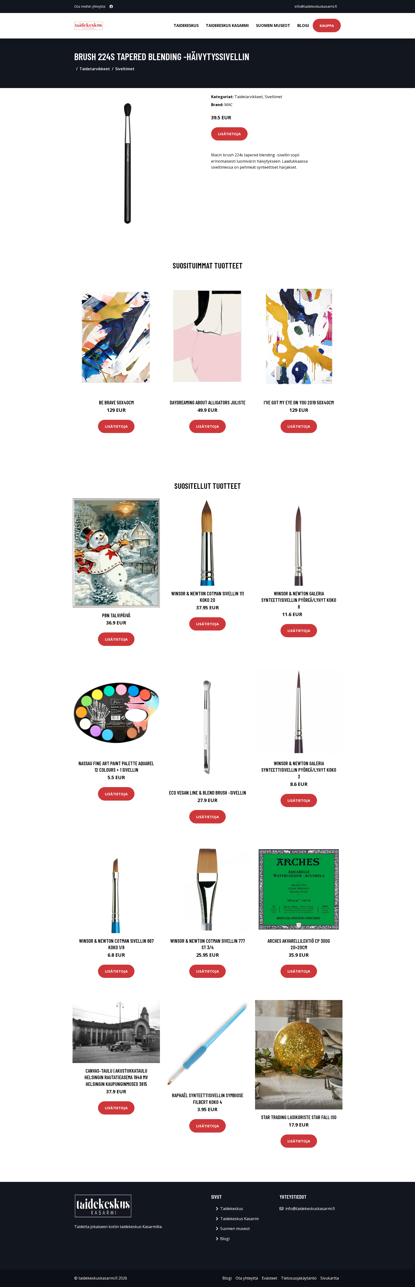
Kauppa (327, 25)
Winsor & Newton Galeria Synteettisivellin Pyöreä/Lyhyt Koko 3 (298, 769)
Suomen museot (273, 25)
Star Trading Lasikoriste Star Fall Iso (298, 1117)
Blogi (303, 25)
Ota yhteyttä (247, 1278)
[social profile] (111, 6)
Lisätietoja (229, 133)
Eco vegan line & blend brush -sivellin (207, 793)
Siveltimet (124, 68)
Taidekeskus (186, 25)
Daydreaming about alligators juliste (207, 402)
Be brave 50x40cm (116, 402)
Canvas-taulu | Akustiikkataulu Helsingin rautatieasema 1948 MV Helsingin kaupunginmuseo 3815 (116, 1077)
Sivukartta (329, 1278)
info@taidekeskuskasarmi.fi (316, 6)
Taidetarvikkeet (94, 68)
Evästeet (269, 1278)
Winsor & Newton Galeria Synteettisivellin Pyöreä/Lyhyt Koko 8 (298, 600)
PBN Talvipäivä (116, 615)
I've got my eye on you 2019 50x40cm (299, 402)
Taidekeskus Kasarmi (227, 25)
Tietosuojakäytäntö (299, 1278)
